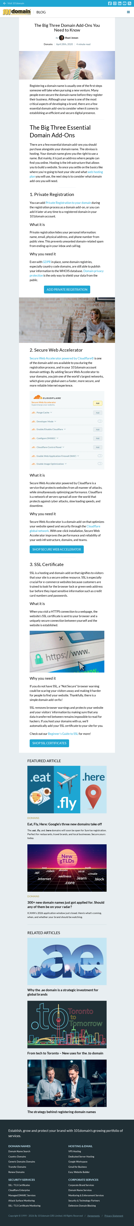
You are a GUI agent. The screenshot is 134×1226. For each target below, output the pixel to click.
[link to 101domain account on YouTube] (124, 3)
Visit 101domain (16, 3)
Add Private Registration (67, 289)
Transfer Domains (17, 1166)
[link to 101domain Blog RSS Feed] (129, 3)
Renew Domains (16, 1172)
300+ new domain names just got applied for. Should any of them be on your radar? (65, 904)
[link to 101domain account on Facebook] (110, 3)
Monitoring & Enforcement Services (86, 1195)
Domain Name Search (19, 1151)
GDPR (47, 262)
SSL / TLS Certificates (19, 1185)
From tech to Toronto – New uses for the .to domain (65, 1053)
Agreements (93, 1215)
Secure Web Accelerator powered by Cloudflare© (62, 358)
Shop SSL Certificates (49, 743)
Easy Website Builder (79, 1172)
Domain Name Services (80, 1190)
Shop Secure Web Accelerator (56, 549)
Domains (48, 44)
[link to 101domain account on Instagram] (115, 3)
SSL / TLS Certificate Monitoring (24, 1205)
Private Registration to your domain (68, 203)
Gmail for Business (77, 1166)
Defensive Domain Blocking (82, 1205)
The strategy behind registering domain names (61, 1112)
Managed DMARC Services (22, 1195)
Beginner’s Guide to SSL (63, 734)
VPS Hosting (74, 1151)
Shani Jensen (71, 37)
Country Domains (17, 1156)
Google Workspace (77, 1161)
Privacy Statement (114, 1215)
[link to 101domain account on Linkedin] (119, 3)
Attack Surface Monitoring (21, 1200)
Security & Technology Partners (84, 1200)
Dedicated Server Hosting (81, 1156)
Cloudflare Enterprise (19, 1190)
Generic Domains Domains (21, 1161)
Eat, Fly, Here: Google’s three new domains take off (64, 824)
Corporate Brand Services (81, 1185)
